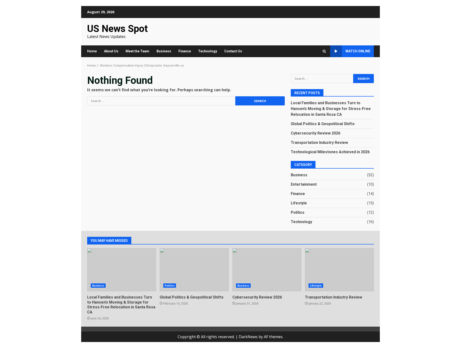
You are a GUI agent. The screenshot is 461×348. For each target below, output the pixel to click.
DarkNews (248, 336)
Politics (297, 212)
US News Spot (117, 28)
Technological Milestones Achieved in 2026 (330, 152)
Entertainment (304, 184)
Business (164, 51)
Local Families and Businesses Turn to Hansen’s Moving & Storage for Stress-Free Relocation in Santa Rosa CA (331, 109)
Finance (184, 51)
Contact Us (233, 51)
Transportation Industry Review (319, 142)
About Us (111, 51)
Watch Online (358, 51)
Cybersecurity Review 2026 (315, 133)
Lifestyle (299, 203)
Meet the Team (137, 51)
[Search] (324, 51)
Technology (207, 51)
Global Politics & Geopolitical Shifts (323, 124)
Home (92, 51)
